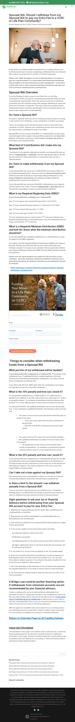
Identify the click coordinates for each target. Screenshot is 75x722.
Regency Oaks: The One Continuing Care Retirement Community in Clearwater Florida (36, 675)
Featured (35, 24)
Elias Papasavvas (16, 24)
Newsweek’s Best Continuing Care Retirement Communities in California (32, 663)
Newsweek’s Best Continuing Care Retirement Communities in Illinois (31, 669)
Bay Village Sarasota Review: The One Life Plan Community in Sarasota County (34, 672)
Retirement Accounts (45, 24)
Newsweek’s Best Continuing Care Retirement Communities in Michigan (31, 666)
